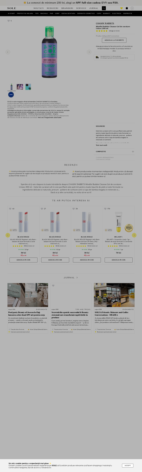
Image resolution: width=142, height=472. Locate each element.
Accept (128, 465)
